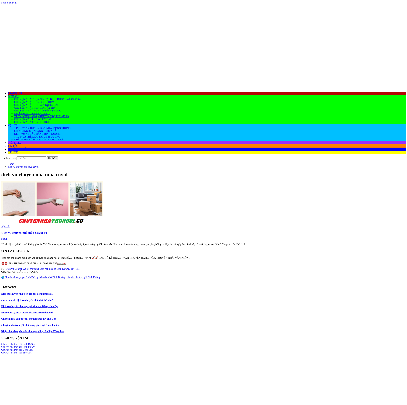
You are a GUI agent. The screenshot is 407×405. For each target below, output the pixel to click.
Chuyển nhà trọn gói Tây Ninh (36, 107)
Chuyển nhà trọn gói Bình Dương (21, 277)
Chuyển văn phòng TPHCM (32, 119)
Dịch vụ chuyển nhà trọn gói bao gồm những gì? (27, 293)
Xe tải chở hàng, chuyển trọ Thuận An (41, 116)
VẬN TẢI (13, 125)
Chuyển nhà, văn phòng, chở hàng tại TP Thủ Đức (28, 318)
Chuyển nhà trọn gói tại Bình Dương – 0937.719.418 (48, 99)
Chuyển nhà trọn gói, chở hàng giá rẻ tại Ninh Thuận (30, 325)
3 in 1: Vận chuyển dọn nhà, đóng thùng (42, 128)
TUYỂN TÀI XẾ (17, 149)
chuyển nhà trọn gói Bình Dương (83, 277)
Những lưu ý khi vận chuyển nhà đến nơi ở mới (27, 312)
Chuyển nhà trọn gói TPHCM (34, 102)
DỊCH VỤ (13, 96)
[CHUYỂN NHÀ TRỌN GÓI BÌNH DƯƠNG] (203, 87)
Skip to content (8, 2)
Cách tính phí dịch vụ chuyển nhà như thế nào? (27, 300)
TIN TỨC (13, 146)
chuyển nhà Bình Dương (52, 277)
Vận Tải (5, 226)
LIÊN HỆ (13, 152)
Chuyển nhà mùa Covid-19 (32, 122)
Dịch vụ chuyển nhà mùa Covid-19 (24, 232)
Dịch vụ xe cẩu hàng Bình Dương (37, 133)
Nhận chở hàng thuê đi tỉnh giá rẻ (38, 139)
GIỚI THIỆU (15, 142)
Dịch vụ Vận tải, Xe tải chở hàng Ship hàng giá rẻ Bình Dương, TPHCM (42, 268)
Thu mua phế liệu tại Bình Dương (37, 136)
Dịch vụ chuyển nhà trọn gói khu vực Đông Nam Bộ (29, 306)
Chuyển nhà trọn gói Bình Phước (37, 110)
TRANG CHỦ (15, 93)
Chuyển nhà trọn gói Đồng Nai (36, 105)
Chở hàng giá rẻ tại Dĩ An (32, 113)
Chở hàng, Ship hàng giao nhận (36, 131)
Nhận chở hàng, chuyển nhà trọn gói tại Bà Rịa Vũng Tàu (32, 331)
